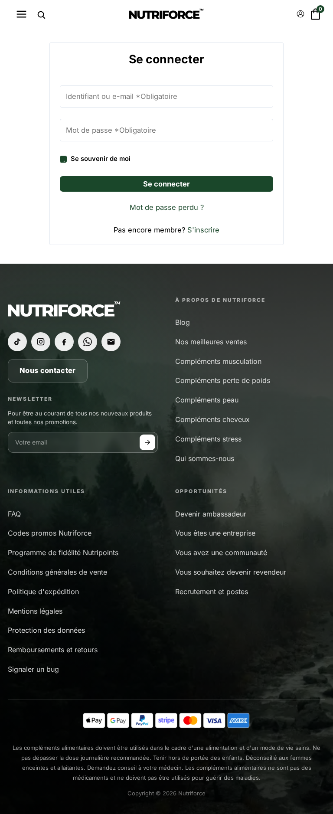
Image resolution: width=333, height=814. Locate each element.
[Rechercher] (41, 14)
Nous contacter (48, 370)
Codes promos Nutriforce (49, 533)
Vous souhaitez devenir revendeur (230, 572)
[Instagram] (40, 341)
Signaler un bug (33, 669)
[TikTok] (17, 341)
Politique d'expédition (43, 591)
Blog (182, 322)
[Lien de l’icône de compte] (300, 14)
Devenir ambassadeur (210, 514)
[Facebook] (64, 341)
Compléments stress (208, 439)
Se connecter (166, 184)
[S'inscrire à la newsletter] (147, 442)
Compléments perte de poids (222, 380)
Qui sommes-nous (204, 458)
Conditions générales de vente (57, 572)
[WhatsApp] (87, 341)
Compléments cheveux (212, 419)
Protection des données (46, 630)
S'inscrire (203, 230)
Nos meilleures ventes (211, 341)
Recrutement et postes (211, 591)
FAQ (14, 514)
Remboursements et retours (53, 649)
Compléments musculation (218, 361)
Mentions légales (35, 611)
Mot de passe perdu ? (167, 207)
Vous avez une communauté (221, 552)
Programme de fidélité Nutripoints (63, 552)
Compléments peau (206, 400)
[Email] (111, 341)
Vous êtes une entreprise (215, 533)
